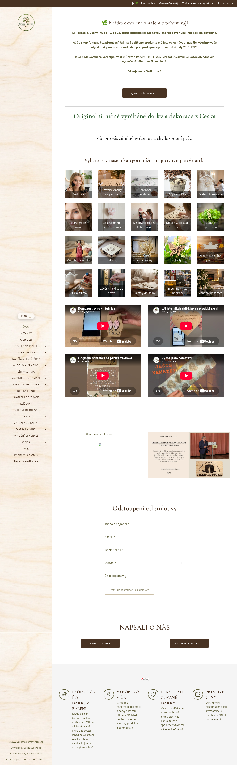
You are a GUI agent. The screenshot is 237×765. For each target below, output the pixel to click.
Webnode (36, 747)
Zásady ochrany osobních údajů (26, 753)
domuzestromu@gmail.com (199, 3)
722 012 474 (228, 3)
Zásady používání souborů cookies (26, 759)
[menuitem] (26, 327)
